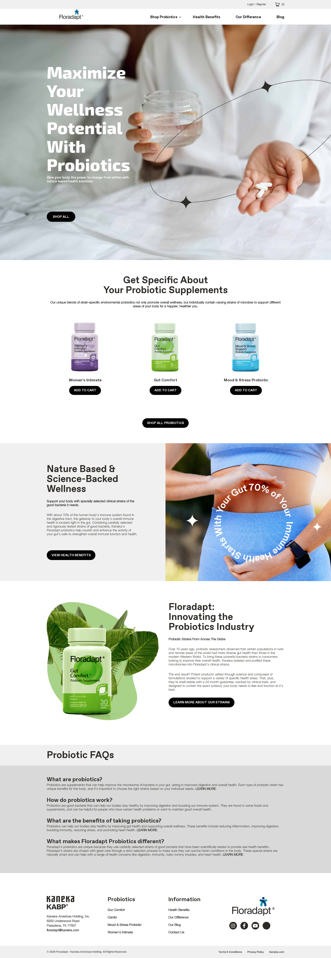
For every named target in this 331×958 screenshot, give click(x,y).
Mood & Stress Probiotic (246, 380)
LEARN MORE (206, 789)
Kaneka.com (276, 952)
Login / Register (256, 4)
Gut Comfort (165, 380)
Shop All (61, 217)
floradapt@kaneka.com (63, 930)
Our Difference (178, 917)
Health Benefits (178, 910)
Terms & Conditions (230, 952)
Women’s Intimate (85, 380)
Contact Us (176, 932)
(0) (283, 4)
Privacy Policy (255, 952)
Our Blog (174, 925)
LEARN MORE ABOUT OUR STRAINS (201, 702)
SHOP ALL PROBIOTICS (165, 423)
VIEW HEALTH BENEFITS (71, 555)
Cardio (112, 917)
